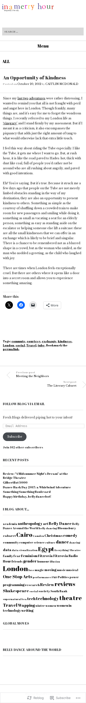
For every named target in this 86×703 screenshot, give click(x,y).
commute (18, 341)
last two (22, 98)
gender (30, 561)
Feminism (29, 555)
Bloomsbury (67, 528)
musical (72, 570)
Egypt (46, 549)
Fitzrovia (45, 556)
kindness (65, 341)
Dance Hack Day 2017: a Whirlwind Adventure (37, 487)
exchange (49, 341)
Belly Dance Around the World (32, 649)
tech (31, 598)
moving (50, 569)
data (7, 549)
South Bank (58, 591)
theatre (70, 598)
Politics (63, 577)
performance (42, 577)
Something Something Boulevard (27, 492)
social (20, 345)
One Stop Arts (17, 576)
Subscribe (14, 436)
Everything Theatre (67, 550)
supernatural (12, 599)
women (50, 606)
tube (41, 345)
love (31, 570)
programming (13, 585)
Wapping (26, 605)
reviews (64, 584)
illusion (55, 561)
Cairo (24, 534)
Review (47, 584)
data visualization (25, 550)
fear (17, 556)
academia (10, 524)
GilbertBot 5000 (15, 482)
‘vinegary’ (10, 123)
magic (39, 570)
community (11, 542)
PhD (54, 577)
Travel (31, 345)
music (61, 570)
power (74, 577)
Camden (38, 536)
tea (24, 599)
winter (40, 605)
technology (47, 598)
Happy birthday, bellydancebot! (27, 496)
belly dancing (48, 528)
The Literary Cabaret (61, 383)
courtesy (33, 341)
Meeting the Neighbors (32, 374)
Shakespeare (16, 590)
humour (43, 561)
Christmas (53, 535)
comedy (70, 535)
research (32, 585)
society (44, 591)
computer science (32, 542)
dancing (74, 542)
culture (50, 542)
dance (62, 542)
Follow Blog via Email (24, 404)
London (8, 345)
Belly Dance (60, 523)
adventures (37, 98)
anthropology (30, 523)
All (6, 61)
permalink (11, 349)
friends (17, 561)
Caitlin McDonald (61, 84)
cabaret (9, 535)
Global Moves (16, 623)
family (8, 556)
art (45, 524)
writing (27, 610)
